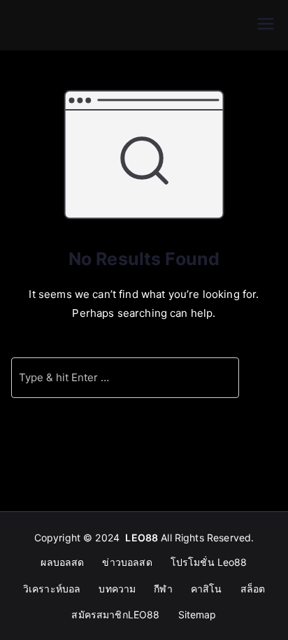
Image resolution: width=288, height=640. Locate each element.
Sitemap (197, 614)
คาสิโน (206, 589)
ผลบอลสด (62, 562)
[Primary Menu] (265, 25)
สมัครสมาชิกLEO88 (115, 614)
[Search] (221, 377)
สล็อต (253, 589)
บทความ (117, 589)
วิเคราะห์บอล (52, 589)
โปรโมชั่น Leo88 (209, 562)
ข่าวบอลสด (127, 562)
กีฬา (163, 589)
